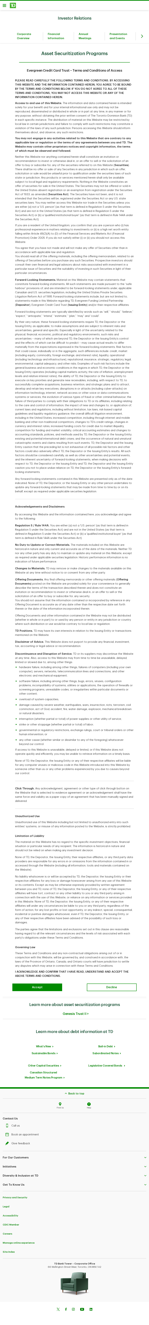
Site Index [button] (9, 1252)
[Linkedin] (91, 1309)
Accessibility (10, 1215)
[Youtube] (82, 1309)
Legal (6, 1206)
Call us (15, 1125)
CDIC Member (11, 1224)
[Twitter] (58, 1309)
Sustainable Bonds (43, 1053)
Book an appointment (25, 1134)
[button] (74, 1157)
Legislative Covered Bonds (105, 1065)
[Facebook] (66, 1309)
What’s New (43, 1046)
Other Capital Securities (43, 1065)
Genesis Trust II (74, 1013)
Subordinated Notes (105, 1053)
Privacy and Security (15, 1197)
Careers (7, 1234)
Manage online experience (19, 1243)
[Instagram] (73, 1309)
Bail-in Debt (105, 1046)
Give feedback (20, 1143)
